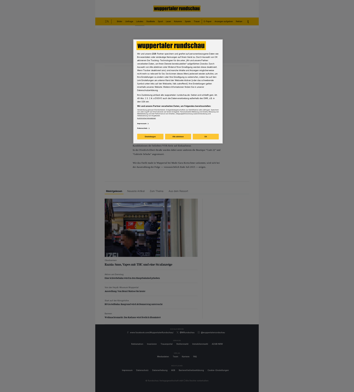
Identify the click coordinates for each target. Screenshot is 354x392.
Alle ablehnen (178, 137)
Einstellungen (150, 137)
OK (205, 137)
